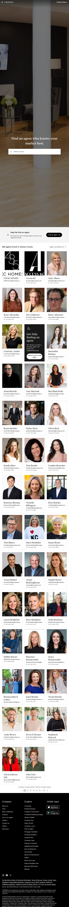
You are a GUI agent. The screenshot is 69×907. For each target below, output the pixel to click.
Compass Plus (28, 837)
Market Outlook (29, 817)
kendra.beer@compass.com (12, 468)
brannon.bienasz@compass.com (12, 505)
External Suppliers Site (31, 863)
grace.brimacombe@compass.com (56, 662)
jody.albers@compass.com (56, 281)
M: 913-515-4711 (8, 547)
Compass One (29, 820)
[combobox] (34, 152)
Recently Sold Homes (31, 866)
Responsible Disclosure (16, 882)
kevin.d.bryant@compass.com (34, 737)
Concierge (27, 806)
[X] (11, 875)
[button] (2, 2)
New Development (30, 849)
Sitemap (26, 869)
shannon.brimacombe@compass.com (34, 662)
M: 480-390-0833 (53, 433)
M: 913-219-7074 (31, 624)
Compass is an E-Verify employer (34, 882)
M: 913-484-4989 (53, 547)
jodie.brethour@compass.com (56, 622)
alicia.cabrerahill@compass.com (12, 780)
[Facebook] (7, 875)
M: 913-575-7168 (53, 507)
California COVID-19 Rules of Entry (27, 884)
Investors (5, 814)
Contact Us (5, 823)
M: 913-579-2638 (9, 782)
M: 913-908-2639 (9, 739)
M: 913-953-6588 (31, 470)
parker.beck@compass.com (34, 431)
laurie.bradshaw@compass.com (12, 622)
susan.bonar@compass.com (56, 545)
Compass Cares (29, 840)
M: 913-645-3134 (31, 547)
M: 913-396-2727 (53, 470)
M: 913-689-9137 (9, 319)
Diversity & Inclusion (30, 843)
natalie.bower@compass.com (56, 582)
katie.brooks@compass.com (34, 699)
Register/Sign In (62, 2)
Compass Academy (30, 835)
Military (26, 857)
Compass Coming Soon (31, 812)
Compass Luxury (29, 826)
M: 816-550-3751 (53, 396)
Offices (4, 826)
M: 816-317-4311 (53, 584)
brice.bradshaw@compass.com (34, 622)
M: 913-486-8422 (31, 779)
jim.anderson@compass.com (34, 317)
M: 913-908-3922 (53, 624)
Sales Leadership (7, 812)
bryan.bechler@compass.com (12, 431)
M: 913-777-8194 (31, 510)
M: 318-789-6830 (9, 507)
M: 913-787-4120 (31, 283)
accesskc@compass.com (34, 281)
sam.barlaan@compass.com (56, 356)
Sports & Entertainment (31, 855)
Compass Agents (29, 787)
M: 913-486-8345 (9, 661)
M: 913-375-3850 (31, 433)
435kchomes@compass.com (12, 281)
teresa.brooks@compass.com (56, 699)
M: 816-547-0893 (9, 433)
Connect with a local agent (34, 356)
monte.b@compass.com (33, 585)
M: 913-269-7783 (31, 396)
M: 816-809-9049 (9, 356)
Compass (21, 787)
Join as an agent (7, 817)
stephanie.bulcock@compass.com (56, 740)
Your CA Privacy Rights (48, 884)
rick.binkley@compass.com (56, 505)
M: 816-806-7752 (9, 470)
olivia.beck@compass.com (56, 431)
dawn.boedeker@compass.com (34, 545)
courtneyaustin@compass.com (12, 354)
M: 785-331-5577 (9, 584)
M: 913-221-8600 (53, 359)
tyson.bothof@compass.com (12, 582)
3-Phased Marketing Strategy (33, 814)
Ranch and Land (29, 860)
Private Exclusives (29, 809)
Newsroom (5, 829)
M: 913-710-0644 (53, 283)
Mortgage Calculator (31, 832)
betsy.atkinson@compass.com (56, 317)
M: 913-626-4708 (9, 396)
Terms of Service (37, 880)
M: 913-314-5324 (53, 664)
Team (4, 809)
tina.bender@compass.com (34, 468)
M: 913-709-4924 (53, 319)
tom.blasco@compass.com (12, 545)
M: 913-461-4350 (31, 319)
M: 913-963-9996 (53, 701)
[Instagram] (4, 875)
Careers (4, 820)
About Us (5, 806)
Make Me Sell (28, 823)
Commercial (28, 852)
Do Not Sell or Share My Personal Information (16, 880)
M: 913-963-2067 (31, 587)
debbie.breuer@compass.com (12, 659)
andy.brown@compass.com (12, 737)
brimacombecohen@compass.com (12, 702)
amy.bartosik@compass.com (34, 394)
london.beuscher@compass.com (56, 468)
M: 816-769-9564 (31, 739)
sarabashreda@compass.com (56, 394)
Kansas (38, 787)
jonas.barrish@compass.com (12, 394)
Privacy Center (47, 880)
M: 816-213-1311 (52, 742)
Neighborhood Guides (31, 846)
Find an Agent (28, 829)
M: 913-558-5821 (9, 624)
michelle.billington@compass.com (34, 508)
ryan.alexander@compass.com (12, 317)
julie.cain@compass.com (33, 777)
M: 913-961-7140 (31, 701)
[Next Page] (47, 790)
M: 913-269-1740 (31, 664)
